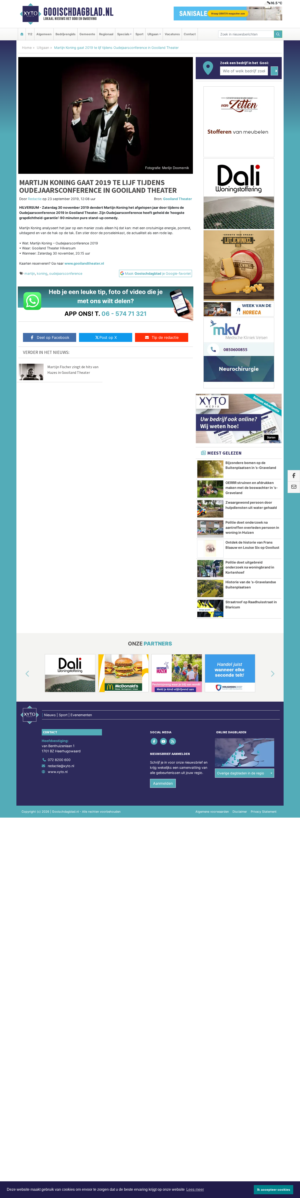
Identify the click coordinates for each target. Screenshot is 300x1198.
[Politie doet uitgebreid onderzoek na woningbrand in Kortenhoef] (210, 569)
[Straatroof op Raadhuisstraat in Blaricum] (210, 608)
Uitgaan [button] (152, 34)
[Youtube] (163, 741)
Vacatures (172, 34)
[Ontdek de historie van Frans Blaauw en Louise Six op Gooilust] (210, 549)
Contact (190, 34)
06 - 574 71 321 (124, 313)
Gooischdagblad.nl (78, 12)
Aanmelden (163, 783)
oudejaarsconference (65, 273)
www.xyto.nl (58, 772)
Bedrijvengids (65, 34)
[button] (22, 674)
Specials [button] (123, 34)
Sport (139, 34)
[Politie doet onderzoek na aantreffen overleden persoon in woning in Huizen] (210, 529)
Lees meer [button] (195, 1189)
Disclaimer (239, 811)
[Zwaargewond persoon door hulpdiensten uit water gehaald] (210, 509)
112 (30, 34)
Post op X (108, 337)
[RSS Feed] (172, 741)
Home (27, 48)
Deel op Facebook (53, 337)
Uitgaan (43, 48)
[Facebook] (154, 741)
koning (42, 273)
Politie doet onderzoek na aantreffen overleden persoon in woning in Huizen (252, 527)
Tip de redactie (165, 337)
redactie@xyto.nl (61, 766)
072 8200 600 (59, 760)
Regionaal (106, 34)
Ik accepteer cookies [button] (273, 1189)
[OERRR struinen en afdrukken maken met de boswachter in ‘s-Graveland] (210, 489)
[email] (294, 487)
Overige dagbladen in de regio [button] (240, 773)
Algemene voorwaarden (212, 811)
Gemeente (87, 34)
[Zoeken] (278, 34)
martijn (29, 273)
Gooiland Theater (177, 199)
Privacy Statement (264, 811)
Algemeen (44, 34)
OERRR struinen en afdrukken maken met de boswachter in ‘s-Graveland (251, 488)
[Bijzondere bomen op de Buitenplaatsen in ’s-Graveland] (210, 469)
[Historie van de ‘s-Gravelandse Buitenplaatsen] (210, 588)
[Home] (22, 34)
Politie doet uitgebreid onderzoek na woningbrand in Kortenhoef (249, 567)
